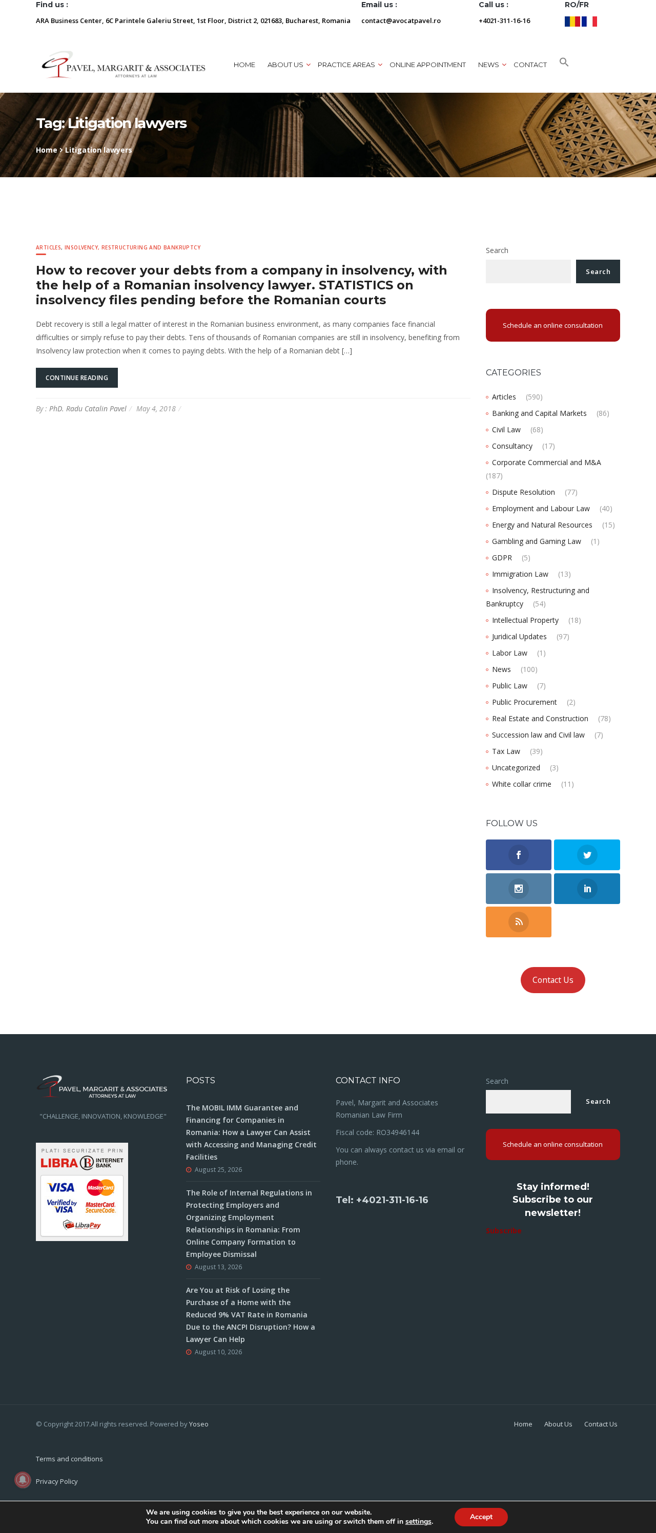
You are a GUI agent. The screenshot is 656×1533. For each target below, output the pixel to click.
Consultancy (512, 446)
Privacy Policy (57, 1481)
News (501, 669)
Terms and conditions (69, 1458)
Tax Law (506, 751)
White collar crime (521, 784)
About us (285, 64)
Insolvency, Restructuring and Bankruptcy (132, 247)
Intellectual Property (525, 620)
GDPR (502, 557)
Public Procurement (524, 702)
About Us (558, 1424)
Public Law (509, 685)
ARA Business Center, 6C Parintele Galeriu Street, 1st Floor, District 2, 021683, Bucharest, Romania (193, 20)
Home (244, 64)
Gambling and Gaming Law (536, 541)
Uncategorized (516, 767)
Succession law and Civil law (538, 735)
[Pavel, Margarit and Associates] (123, 64)
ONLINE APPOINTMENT (427, 64)
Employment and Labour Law (541, 508)
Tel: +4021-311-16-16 (382, 1200)
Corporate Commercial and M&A (546, 462)
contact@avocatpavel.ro (401, 20)
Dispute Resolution (523, 492)
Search (497, 250)
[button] (564, 64)
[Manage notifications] (22, 1480)
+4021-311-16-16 (504, 20)
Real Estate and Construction (540, 718)
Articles (48, 247)
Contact (530, 64)
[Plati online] (82, 1190)
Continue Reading (77, 377)
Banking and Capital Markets (539, 413)
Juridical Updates (519, 636)
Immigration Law (520, 574)
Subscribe (504, 1230)
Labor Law (509, 653)
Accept (481, 1517)
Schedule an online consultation (553, 325)
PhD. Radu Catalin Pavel (88, 408)
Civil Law (506, 429)
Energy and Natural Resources (542, 525)
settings (418, 1521)
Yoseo (199, 1424)
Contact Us (552, 979)
